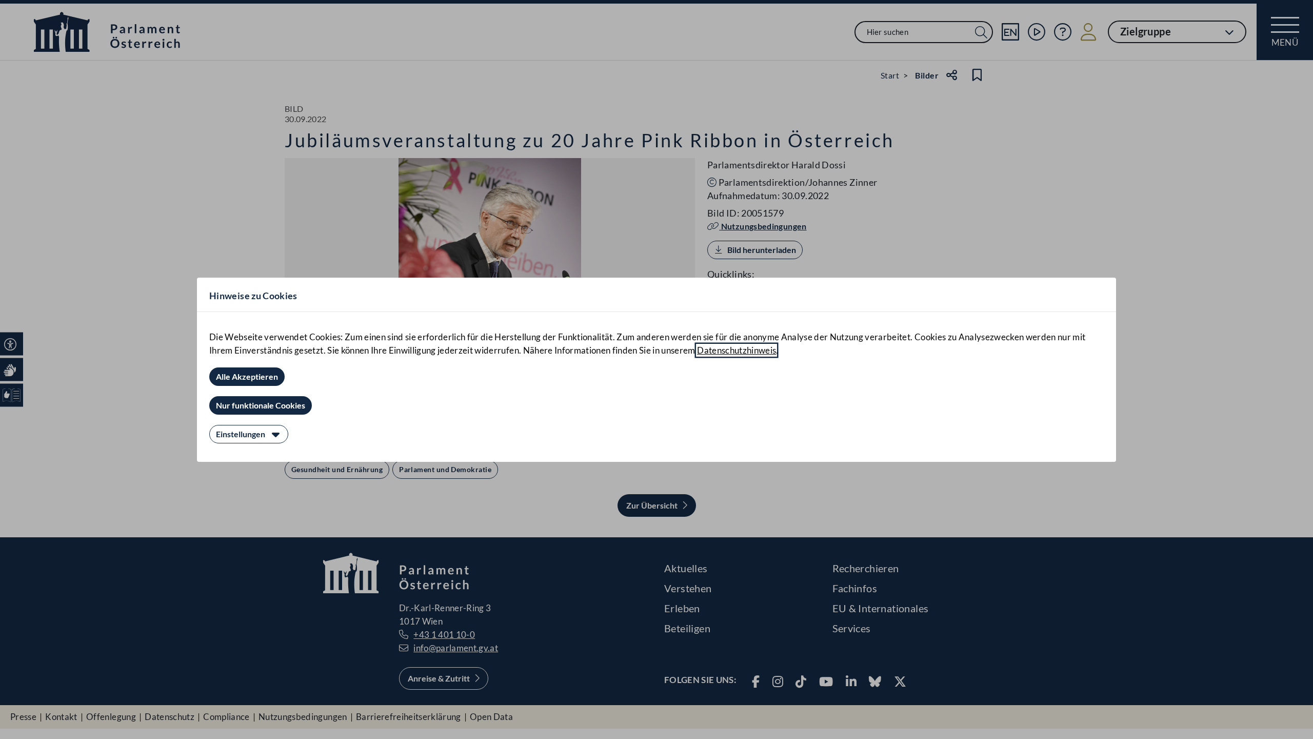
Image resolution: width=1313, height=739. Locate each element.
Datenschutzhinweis (736, 350)
